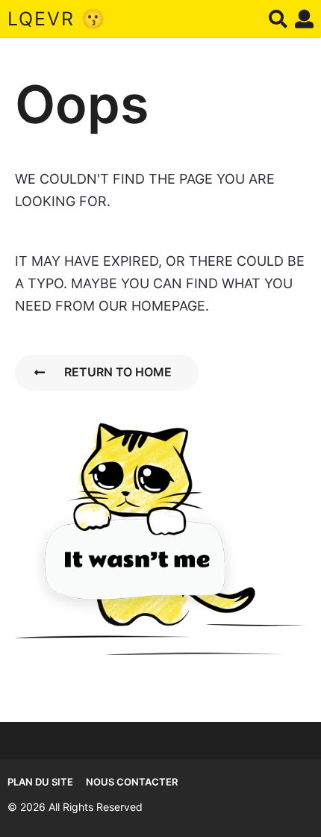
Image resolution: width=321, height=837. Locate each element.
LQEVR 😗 (56, 18)
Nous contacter (132, 782)
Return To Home (118, 371)
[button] (278, 19)
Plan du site (40, 782)
